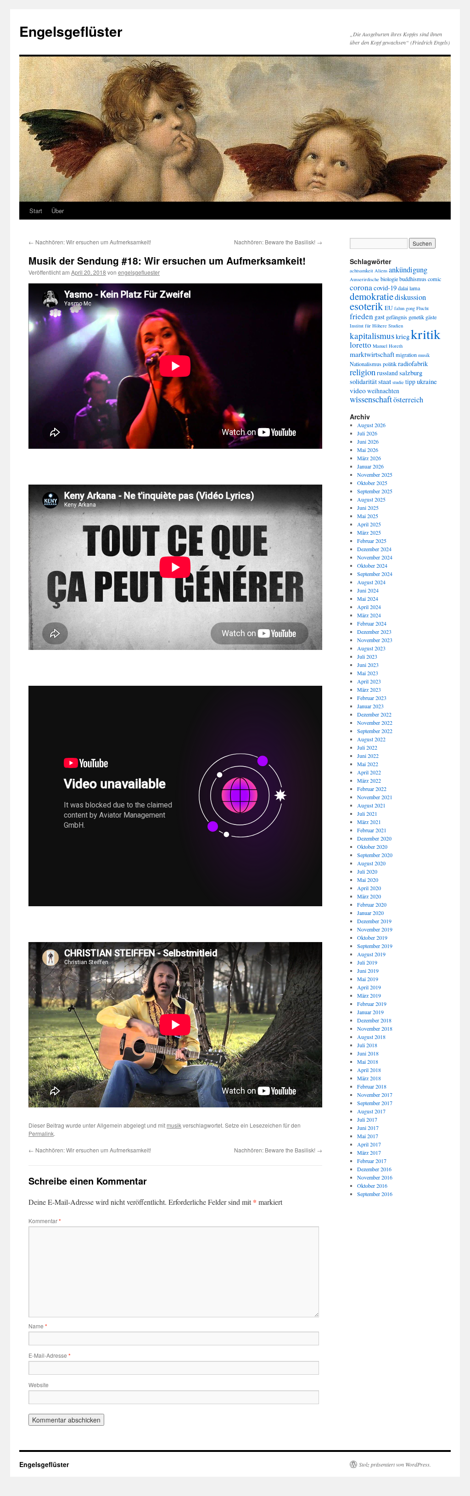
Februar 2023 (371, 697)
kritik (426, 334)
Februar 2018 (371, 1086)
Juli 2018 (367, 1045)
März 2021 (369, 821)
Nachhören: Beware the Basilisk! (278, 242)
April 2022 (369, 772)
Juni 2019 (368, 970)
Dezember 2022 (374, 714)
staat (384, 381)
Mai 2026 (367, 449)
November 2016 (374, 1177)
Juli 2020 (367, 871)
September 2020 (374, 854)
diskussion (410, 297)
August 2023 (371, 648)
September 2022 (374, 730)
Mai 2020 (367, 879)
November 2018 (374, 1028)
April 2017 (369, 1144)
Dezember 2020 (374, 838)
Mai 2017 (367, 1136)
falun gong (404, 308)
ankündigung (408, 270)
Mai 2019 (367, 978)
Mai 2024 (367, 598)
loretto (360, 344)
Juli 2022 (367, 747)
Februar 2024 (371, 623)
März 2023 (369, 689)
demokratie (371, 296)
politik (390, 363)
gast (380, 317)
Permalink (41, 1133)
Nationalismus (365, 363)
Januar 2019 (370, 1012)
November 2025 (374, 474)
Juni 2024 (368, 590)
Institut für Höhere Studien (376, 325)
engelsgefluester (139, 272)
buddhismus (412, 278)
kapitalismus (372, 335)
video (358, 390)
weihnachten (383, 391)
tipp (410, 382)
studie (398, 382)
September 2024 (374, 573)
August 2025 (371, 499)
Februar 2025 (371, 540)
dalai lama (409, 288)
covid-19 (385, 287)
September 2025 (374, 491)
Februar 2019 (371, 1003)
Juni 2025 (368, 507)
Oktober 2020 (372, 846)
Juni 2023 (368, 664)
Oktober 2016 (372, 1185)
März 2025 (369, 532)
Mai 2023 (367, 673)
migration (406, 354)
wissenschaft (371, 399)
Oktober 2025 (372, 482)
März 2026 (369, 458)
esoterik (366, 306)
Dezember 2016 (374, 1169)
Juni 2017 (368, 1127)
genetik (416, 317)
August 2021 (371, 805)
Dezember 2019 (374, 921)
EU (389, 308)
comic (434, 278)
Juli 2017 (367, 1119)
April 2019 (369, 987)
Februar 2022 (371, 788)
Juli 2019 (367, 962)
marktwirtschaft (372, 354)
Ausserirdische (364, 279)
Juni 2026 (368, 441)
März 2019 (369, 995)
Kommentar (44, 1221)
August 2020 (371, 863)
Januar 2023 (370, 706)
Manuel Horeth (388, 346)
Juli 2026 (367, 433)
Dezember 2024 (374, 549)
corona (361, 287)
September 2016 (374, 1193)
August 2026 (371, 425)
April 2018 (369, 1069)
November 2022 (374, 722)
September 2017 (374, 1102)
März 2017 (369, 1152)
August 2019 (371, 954)
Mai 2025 (367, 515)
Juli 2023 (367, 656)
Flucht (422, 308)
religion (362, 372)
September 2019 (374, 945)
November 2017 (374, 1094)
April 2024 (369, 606)
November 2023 (374, 640)
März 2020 (369, 896)
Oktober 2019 (372, 937)
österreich (408, 400)
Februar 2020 (371, 904)
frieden (361, 316)
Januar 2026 (370, 466)
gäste (430, 317)
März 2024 (369, 615)
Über (57, 210)
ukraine (427, 381)
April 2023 (369, 681)
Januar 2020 (370, 912)
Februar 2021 (371, 830)
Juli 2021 (367, 813)
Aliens (381, 270)
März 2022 (369, 780)
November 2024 (374, 557)
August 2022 (371, 739)
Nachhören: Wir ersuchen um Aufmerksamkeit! (89, 242)
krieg (402, 336)
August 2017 (371, 1111)
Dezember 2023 (374, 631)
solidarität (363, 381)
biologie (389, 278)
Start (35, 210)
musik (174, 1125)
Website (38, 1385)
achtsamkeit (361, 270)
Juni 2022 (368, 755)
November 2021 (374, 797)
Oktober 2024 (372, 565)
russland (387, 373)
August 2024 (371, 582)
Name (37, 1326)
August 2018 (371, 1036)
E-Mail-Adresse (49, 1355)
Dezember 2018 (374, 1020)
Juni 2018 (368, 1053)
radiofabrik (413, 363)
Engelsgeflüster (71, 31)
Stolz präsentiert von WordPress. (395, 1464)
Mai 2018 (367, 1061)
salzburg (410, 372)
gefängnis (396, 317)
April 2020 (369, 888)
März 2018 (369, 1078)
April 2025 (369, 524)
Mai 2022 (367, 764)
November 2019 (374, 929)
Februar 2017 (371, 1160)
